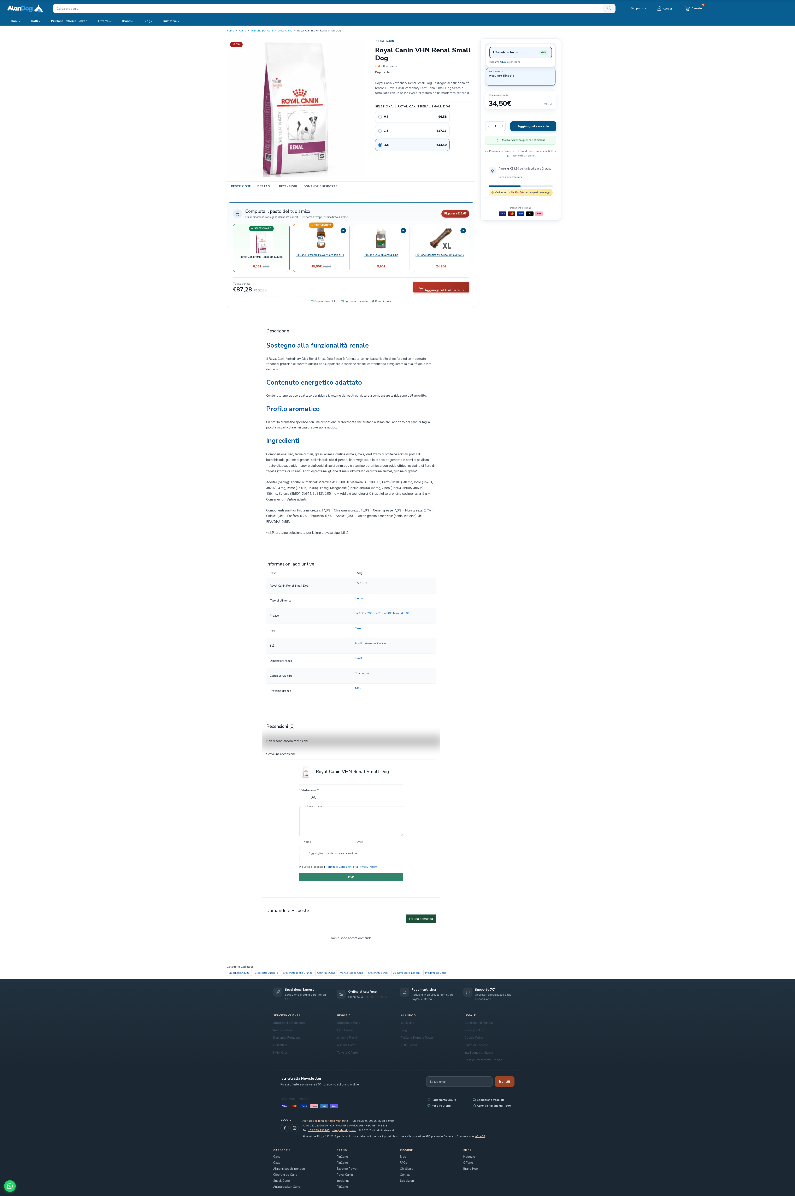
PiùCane (342, 1186)
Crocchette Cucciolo (266, 973)
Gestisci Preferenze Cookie (483, 1059)
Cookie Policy (474, 1037)
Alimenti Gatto (346, 1045)
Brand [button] (126, 21)
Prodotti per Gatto (435, 973)
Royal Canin (385, 41)
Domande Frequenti (286, 1037)
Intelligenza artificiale (479, 1052)
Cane (242, 30)
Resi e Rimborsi (283, 1030)
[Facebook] (285, 1128)
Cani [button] (14, 21)
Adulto (358, 643)
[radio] (412, 117)
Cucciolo (382, 643)
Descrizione (241, 186)
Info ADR (480, 1136)
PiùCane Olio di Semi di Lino (381, 255)
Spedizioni (407, 1180)
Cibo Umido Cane (285, 1174)
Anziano (370, 643)
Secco (358, 598)
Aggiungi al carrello (533, 126)
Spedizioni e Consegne (289, 1022)
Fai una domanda (421, 918)
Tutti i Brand (409, 1045)
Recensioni (288, 186)
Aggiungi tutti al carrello (444, 290)
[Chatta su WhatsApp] (10, 1186)
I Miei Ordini (281, 1052)
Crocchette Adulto (239, 973)
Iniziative (170, 21)
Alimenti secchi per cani (406, 973)
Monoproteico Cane (351, 973)
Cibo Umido (345, 1030)
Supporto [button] (638, 8)
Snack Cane (281, 1180)
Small (358, 658)
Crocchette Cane (348, 1022)
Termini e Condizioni (339, 867)
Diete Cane (285, 30)
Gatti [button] (34, 21)
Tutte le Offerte (347, 1052)
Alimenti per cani (262, 30)
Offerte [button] (103, 21)
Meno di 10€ (401, 613)
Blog (147, 21)
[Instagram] (294, 1128)
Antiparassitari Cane (286, 1186)
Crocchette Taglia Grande (297, 973)
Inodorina (343, 1180)
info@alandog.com (344, 1130)
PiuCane (342, 1156)
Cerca (609, 8)
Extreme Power (347, 1168)
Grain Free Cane (326, 973)
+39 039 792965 (319, 1130)
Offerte (468, 1162)
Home (230, 30)
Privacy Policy (367, 867)
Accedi (667, 8)
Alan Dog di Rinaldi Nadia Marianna (325, 1120)
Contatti (405, 1174)
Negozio (469, 1156)
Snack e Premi (347, 1037)
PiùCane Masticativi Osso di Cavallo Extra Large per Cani (441, 255)
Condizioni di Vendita (479, 1022)
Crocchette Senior (378, 973)
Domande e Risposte (320, 186)
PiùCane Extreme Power (69, 21)
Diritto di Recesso (477, 1045)
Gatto (277, 1162)
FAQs (403, 1162)
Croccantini (361, 673)
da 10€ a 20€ (363, 613)
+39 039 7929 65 (375, 996)
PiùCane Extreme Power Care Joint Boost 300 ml (321, 255)
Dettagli (264, 186)
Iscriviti (504, 1081)
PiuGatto (342, 1162)
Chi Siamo (407, 1022)
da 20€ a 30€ (382, 613)
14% (357, 688)
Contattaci (280, 1045)
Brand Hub (470, 1168)
